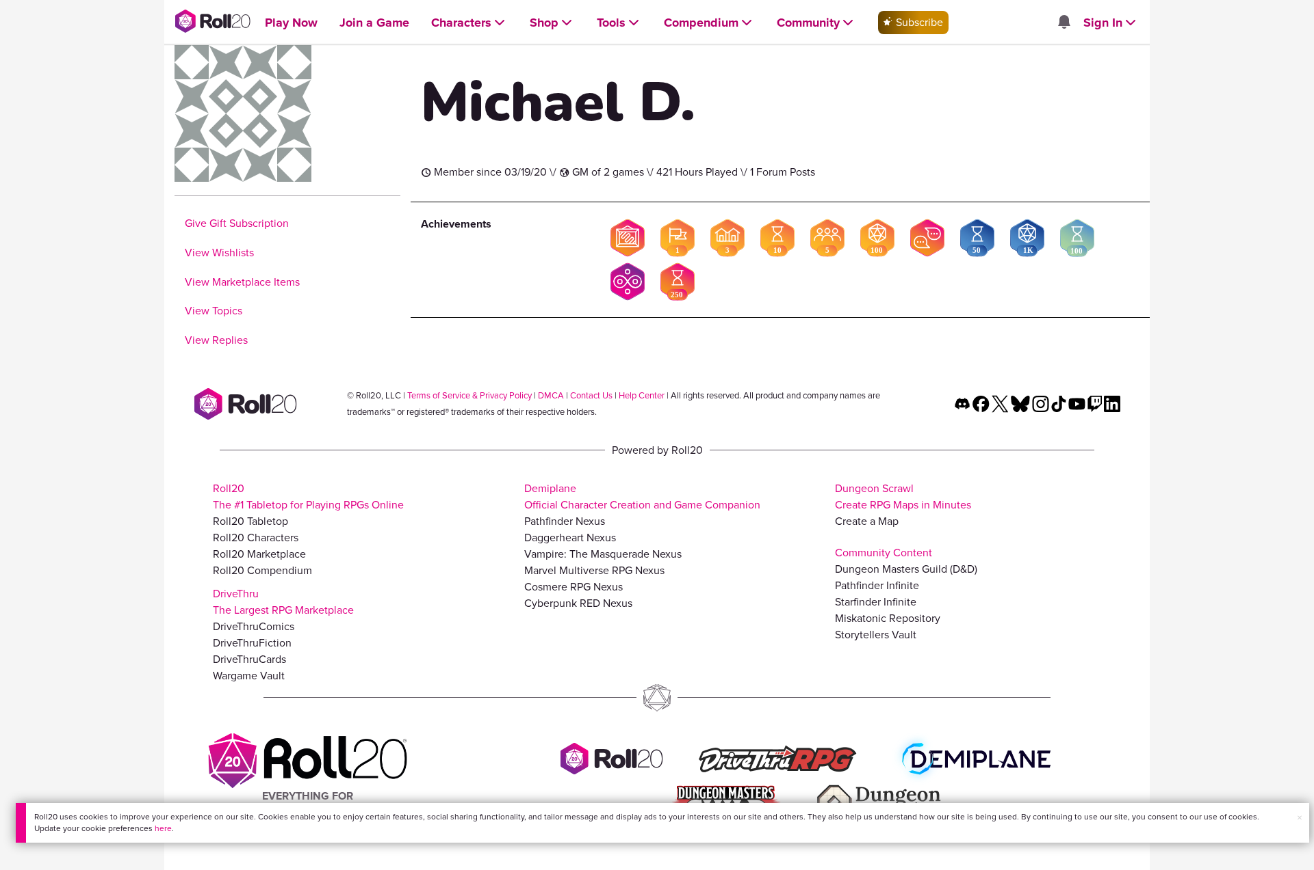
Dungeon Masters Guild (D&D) (906, 569)
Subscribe (918, 22)
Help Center (642, 395)
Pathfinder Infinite (877, 585)
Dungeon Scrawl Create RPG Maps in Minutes (903, 496)
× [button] (1299, 818)
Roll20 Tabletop (250, 521)
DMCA (551, 395)
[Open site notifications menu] (1063, 22)
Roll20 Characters (255, 537)
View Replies (216, 340)
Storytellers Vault (875, 634)
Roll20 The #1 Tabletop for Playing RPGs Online (308, 496)
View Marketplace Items (242, 282)
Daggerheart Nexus (570, 537)
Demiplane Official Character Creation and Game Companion (642, 496)
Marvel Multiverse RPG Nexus (594, 570)
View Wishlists (219, 252)
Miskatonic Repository (887, 618)
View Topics (213, 310)
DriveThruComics (253, 626)
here (163, 828)
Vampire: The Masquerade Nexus (603, 554)
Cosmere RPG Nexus (573, 587)
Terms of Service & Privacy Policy (469, 395)
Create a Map (867, 521)
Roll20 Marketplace (259, 554)
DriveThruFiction (252, 643)
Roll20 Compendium (262, 570)
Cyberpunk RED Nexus (578, 603)
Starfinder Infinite (875, 602)
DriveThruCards (249, 659)
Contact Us (591, 395)
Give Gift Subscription (237, 223)
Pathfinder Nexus (564, 521)
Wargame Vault (249, 675)
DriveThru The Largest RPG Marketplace (283, 602)
